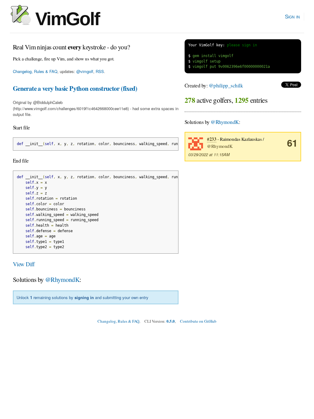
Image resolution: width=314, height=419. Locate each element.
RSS (100, 71)
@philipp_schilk (226, 85)
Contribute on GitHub (198, 321)
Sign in (292, 16)
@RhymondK (62, 279)
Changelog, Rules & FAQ (35, 71)
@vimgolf (84, 71)
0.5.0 (171, 321)
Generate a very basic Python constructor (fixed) (75, 88)
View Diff (24, 264)
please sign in (242, 45)
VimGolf (65, 19)
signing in (84, 297)
